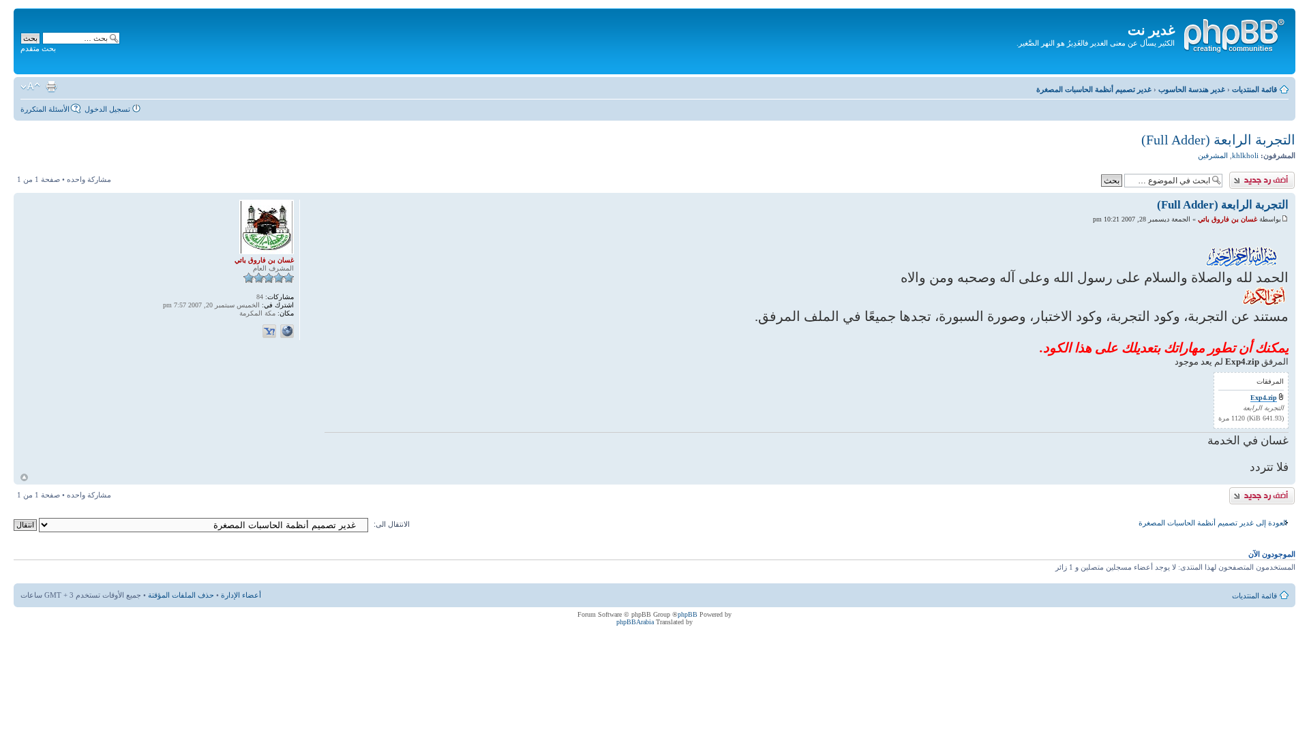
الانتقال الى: (392, 524)
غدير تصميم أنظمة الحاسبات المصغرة (1094, 89)
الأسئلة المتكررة (45, 109)
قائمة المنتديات (1254, 89)
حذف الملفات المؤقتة (181, 595)
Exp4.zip (1263, 397)
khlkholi (1245, 155)
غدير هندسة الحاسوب (1191, 89)
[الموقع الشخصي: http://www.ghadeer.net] (287, 331)
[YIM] (269, 331)
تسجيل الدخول (107, 109)
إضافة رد (1281, 176)
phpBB (687, 614)
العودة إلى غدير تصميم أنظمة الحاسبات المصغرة (1213, 523)
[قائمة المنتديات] (1233, 33)
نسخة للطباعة (51, 86)
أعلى (24, 477)
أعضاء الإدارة (241, 595)
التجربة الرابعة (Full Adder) (1218, 139)
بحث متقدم (38, 48)
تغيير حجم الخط (30, 86)
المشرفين (1213, 155)
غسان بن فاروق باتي (1227, 219)
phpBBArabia (635, 622)
